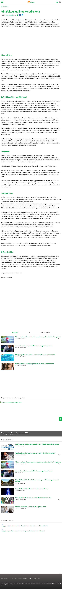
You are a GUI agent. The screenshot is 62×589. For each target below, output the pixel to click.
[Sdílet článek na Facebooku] (20, 15)
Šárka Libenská (9, 15)
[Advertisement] (31, 41)
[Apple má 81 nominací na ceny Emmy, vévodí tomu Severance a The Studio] (23, 532)
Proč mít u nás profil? (21, 578)
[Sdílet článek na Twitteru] (22, 15)
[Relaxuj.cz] (31, 2)
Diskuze (14, 332)
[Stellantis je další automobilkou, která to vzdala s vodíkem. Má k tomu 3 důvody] (25, 527)
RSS (30, 578)
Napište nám (36, 578)
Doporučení (4, 578)
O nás (11, 578)
